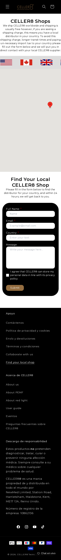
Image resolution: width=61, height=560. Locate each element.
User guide (13, 408)
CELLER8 (22, 554)
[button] (7, 7)
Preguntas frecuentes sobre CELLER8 (26, 426)
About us (12, 384)
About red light (17, 400)
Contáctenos (15, 322)
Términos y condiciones (22, 346)
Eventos (11, 416)
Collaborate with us (19, 354)
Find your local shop (20, 362)
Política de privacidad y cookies (28, 330)
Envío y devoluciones (20, 338)
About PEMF (14, 392)
